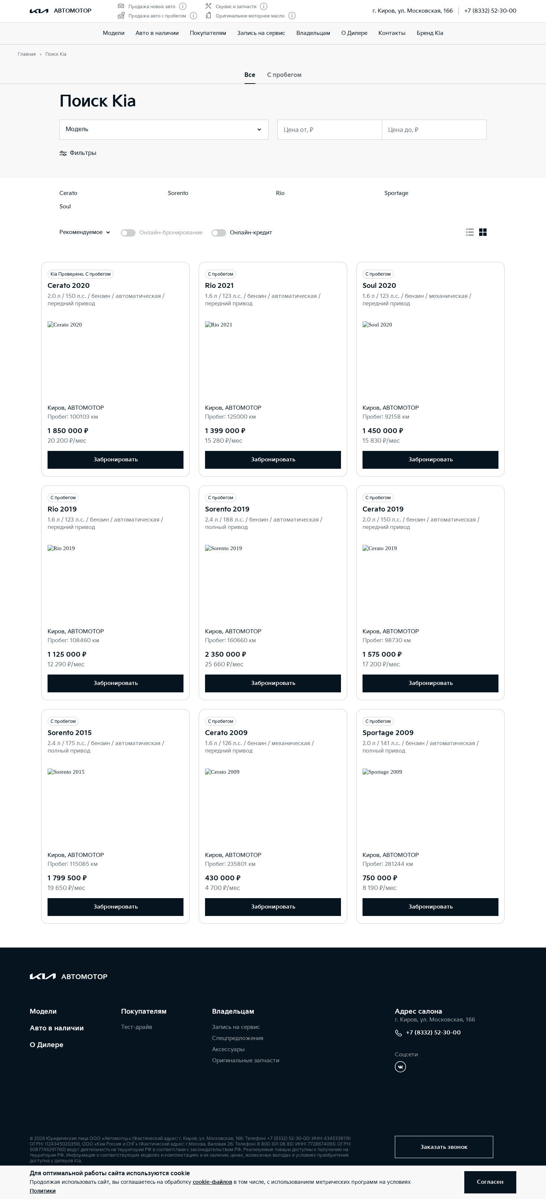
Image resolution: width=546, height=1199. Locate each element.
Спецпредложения (237, 1038)
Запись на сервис (261, 33)
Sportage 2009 (388, 733)
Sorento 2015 (70, 733)
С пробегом (284, 75)
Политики (43, 1191)
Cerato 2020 (69, 286)
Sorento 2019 (227, 509)
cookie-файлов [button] (212, 1182)
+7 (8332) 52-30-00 (490, 10)
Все (249, 75)
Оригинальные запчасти (245, 1060)
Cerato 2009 (226, 733)
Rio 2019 (62, 509)
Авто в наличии (157, 33)
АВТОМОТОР (72, 10)
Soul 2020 (379, 286)
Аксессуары (228, 1049)
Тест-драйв (136, 1027)
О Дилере (354, 33)
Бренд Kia (430, 33)
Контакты (392, 33)
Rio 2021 (219, 286)
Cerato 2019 (383, 509)
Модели (113, 33)
